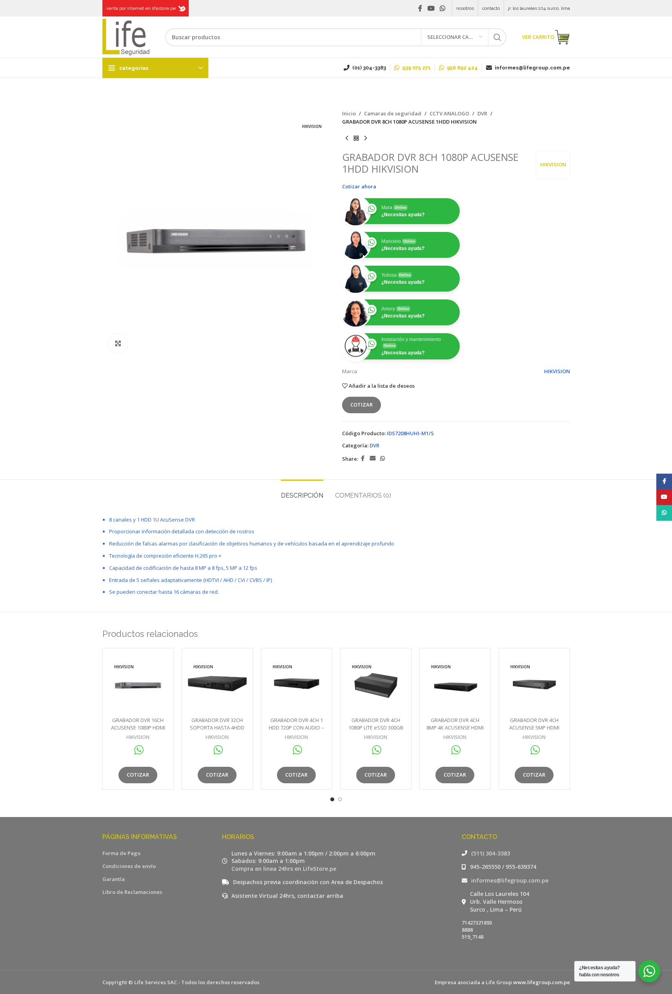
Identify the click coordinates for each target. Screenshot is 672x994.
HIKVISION (553, 164)
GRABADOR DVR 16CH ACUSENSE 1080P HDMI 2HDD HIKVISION (138, 727)
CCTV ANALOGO (449, 113)
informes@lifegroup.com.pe (509, 880)
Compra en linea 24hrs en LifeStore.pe (283, 868)
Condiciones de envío (129, 866)
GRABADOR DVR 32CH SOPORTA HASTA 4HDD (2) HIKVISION (217, 727)
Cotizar (361, 404)
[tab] (302, 491)
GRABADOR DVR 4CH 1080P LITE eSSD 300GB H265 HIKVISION (375, 727)
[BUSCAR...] (497, 37)
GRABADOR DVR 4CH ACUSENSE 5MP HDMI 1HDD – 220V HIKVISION (534, 727)
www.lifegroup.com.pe (541, 982)
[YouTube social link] (431, 8)
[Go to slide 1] (332, 799)
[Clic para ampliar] (118, 343)
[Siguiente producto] (365, 138)
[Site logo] (125, 36)
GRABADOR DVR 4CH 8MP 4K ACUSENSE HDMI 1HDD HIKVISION (455, 727)
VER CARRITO (538, 36)
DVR (482, 113)
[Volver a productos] (356, 138)
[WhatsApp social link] (442, 8)
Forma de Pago (121, 853)
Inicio (349, 113)
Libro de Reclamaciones (132, 892)
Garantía (113, 879)
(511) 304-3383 (490, 853)
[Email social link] (373, 458)
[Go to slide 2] (340, 799)
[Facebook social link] (420, 8)
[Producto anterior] (346, 138)
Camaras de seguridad (392, 113)
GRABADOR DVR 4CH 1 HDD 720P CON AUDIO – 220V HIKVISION (296, 727)
